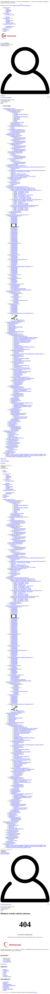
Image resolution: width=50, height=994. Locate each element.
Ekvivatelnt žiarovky (10, 26)
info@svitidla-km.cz (26, 5)
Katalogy (8, 19)
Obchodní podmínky (7, 984)
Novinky (5, 971)
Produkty (5, 969)
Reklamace (5, 983)
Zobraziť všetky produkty (25, 939)
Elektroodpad (8, 27)
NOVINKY (3, 463)
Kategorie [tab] (5, 471)
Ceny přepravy (6, 982)
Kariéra (7, 12)
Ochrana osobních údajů (8, 989)
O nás (4, 974)
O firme (7, 8)
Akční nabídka (6, 970)
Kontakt (4, 990)
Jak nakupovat (6, 987)
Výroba (4, 973)
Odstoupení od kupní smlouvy (9, 985)
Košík (2, 103)
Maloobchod (8, 11)
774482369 (16, 5)
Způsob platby (6, 986)
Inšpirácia (8, 17)
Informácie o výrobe (10, 14)
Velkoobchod (8, 10)
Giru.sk (35, 992)
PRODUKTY (3, 458)
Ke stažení (5, 975)
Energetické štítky (9, 20)
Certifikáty (8, 21)
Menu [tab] (4, 470)
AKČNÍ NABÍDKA (5, 461)
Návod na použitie (9, 22)
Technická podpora (7, 976)
